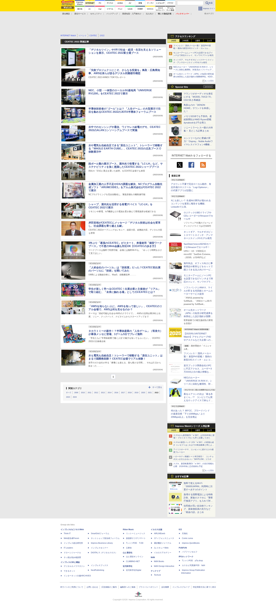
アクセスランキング (185, 36)
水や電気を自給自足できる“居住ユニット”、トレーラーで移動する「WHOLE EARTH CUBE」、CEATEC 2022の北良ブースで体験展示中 (125, 148)
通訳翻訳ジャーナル (162, 543)
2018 (130, 392)
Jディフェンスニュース (164, 538)
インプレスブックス (99, 565)
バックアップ (112, 14)
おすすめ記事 (182, 476)
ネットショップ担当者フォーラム (105, 538)
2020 (143, 392)
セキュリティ (96, 14)
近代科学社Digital (133, 570)
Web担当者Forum (71, 538)
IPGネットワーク (186, 556)
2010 (83, 392)
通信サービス (80, 14)
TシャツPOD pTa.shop (192, 560)
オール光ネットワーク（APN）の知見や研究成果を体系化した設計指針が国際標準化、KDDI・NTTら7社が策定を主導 (198, 316)
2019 (136, 392)
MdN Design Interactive (164, 566)
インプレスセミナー (99, 548)
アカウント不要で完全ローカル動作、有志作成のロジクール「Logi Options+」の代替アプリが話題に (191, 187)
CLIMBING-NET (133, 561)
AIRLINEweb (159, 533)
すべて (68, 392)
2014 (109, 392)
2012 (96, 392)
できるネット (69, 571)
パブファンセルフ (189, 552)
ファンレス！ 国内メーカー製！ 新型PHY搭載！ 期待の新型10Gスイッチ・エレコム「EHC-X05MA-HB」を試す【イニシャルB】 (192, 48)
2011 (89, 392)
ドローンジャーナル (72, 553)
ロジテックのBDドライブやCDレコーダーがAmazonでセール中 (198, 215)
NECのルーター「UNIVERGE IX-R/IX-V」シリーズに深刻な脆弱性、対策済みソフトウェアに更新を (193, 70)
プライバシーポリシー (148, 587)
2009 (76, 392)
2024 (75, 397)
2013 (103, 392)
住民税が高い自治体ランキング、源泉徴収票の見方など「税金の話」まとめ (198, 508)
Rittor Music (128, 529)
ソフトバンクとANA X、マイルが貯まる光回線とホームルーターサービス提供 (198, 290)
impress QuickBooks (191, 543)
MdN (153, 557)
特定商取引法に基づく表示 (204, 587)
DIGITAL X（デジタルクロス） (104, 553)
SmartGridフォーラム (100, 533)
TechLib (157, 575)
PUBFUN (183, 548)
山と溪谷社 (127, 553)
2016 (116, 392)
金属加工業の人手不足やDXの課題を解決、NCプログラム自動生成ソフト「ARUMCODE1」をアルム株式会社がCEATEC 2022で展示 (125, 187)
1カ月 (209, 41)
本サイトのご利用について (71, 587)
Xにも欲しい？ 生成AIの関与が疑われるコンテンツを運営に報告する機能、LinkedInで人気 (191, 203)
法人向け (149, 14)
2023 (68, 397)
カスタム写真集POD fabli (193, 565)
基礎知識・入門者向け (131, 14)
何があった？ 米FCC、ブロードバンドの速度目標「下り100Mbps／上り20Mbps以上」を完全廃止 (190, 413)
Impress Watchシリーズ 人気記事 (192, 426)
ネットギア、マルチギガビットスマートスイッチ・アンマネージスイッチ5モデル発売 (198, 235)
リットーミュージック (135, 533)
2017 (123, 392)
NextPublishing (97, 570)
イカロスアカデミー (162, 553)
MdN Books (159, 561)
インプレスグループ (181, 587)
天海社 (185, 533)
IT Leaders (68, 548)
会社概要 (165, 587)
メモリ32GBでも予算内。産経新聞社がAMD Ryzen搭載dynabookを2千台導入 (198, 119)
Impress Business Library (102, 543)
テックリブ (155, 571)
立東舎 (129, 548)
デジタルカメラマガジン (74, 566)
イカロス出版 (156, 529)
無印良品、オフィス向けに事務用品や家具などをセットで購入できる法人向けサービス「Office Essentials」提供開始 (198, 269)
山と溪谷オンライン (134, 556)
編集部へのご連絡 (127, 587)
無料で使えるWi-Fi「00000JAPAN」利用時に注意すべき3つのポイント (198, 486)
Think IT (67, 533)
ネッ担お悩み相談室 (72, 557)
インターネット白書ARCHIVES (77, 576)
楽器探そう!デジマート (136, 538)
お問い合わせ (92, 587)
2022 (156, 392)
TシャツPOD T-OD (134, 543)
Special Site (181, 87)
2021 (150, 392)
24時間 (185, 41)
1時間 (173, 41)
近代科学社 (127, 566)
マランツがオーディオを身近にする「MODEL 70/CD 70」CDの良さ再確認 (198, 96)
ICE (180, 529)
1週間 (197, 41)
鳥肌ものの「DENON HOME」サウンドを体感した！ (197, 108)
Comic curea (187, 538)
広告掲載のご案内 (109, 587)
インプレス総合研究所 (73, 543)
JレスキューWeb (161, 548)
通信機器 (66, 14)
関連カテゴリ (75, 388)
